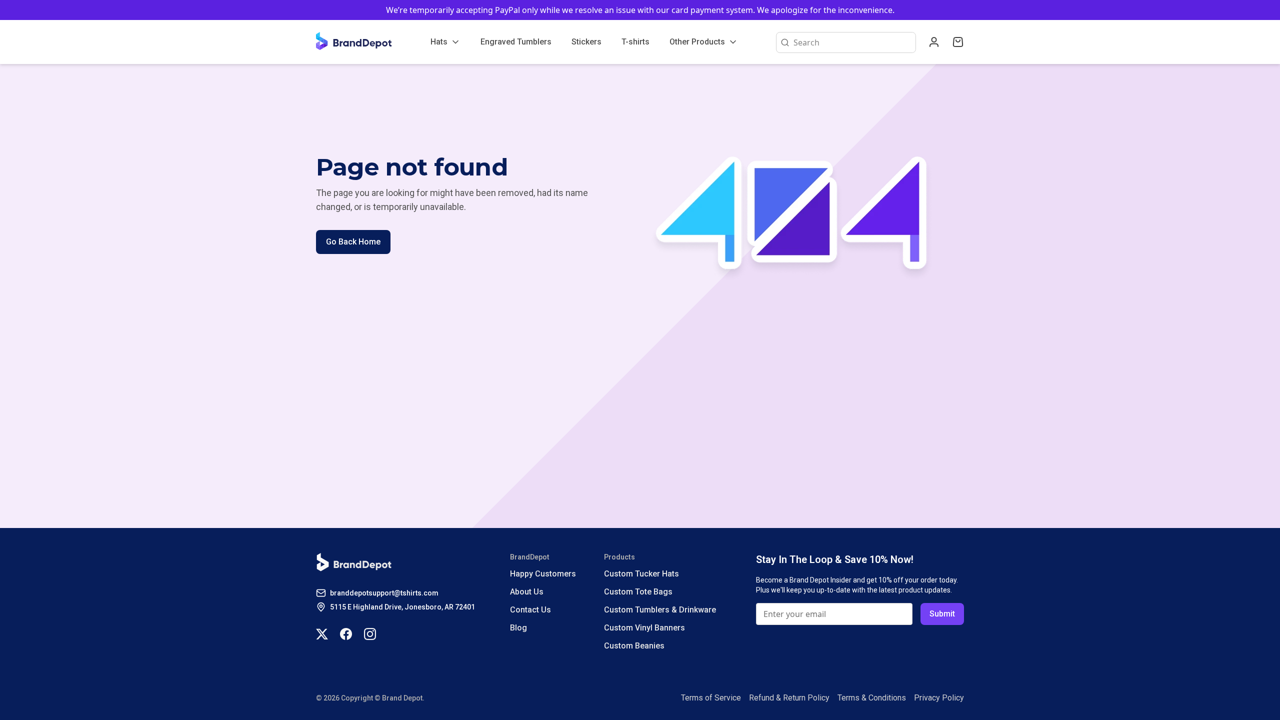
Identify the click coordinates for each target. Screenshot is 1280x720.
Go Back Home (353, 241)
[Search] (783, 43)
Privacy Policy (939, 697)
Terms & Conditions (872, 697)
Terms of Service (711, 697)
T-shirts (636, 41)
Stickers (587, 41)
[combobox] (853, 42)
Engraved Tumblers (516, 41)
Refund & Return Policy (789, 697)
